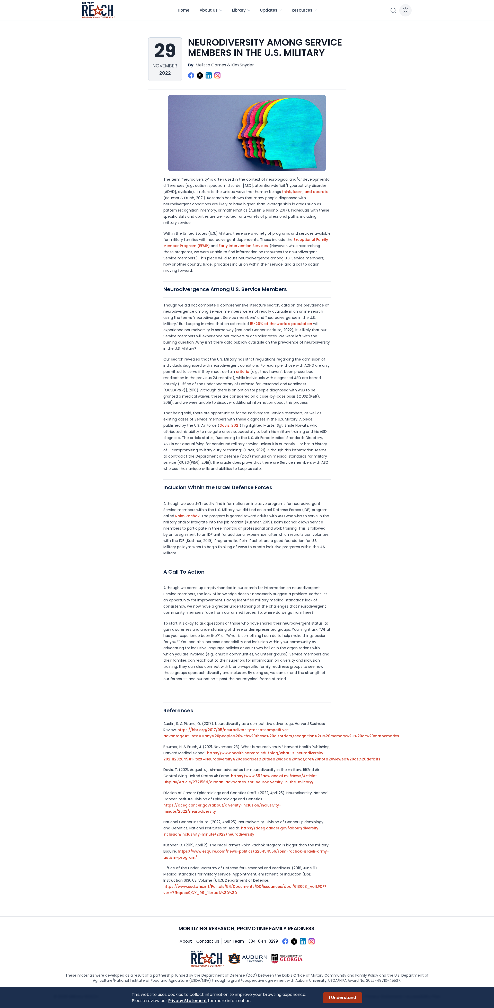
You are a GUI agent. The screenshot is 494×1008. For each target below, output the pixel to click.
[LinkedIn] (209, 75)
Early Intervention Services (243, 245)
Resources (302, 10)
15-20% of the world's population (281, 323)
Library (239, 10)
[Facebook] (191, 75)
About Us (209, 10)
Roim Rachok (187, 516)
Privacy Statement (187, 1001)
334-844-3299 (263, 941)
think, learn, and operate (305, 191)
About (186, 941)
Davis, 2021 (229, 425)
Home (183, 10)
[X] (200, 75)
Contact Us (207, 941)
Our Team (234, 941)
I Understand (342, 998)
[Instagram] (217, 75)
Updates (268, 10)
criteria (242, 371)
